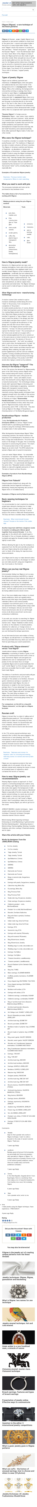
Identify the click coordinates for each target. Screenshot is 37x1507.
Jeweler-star (7, 3)
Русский (4, 15)
